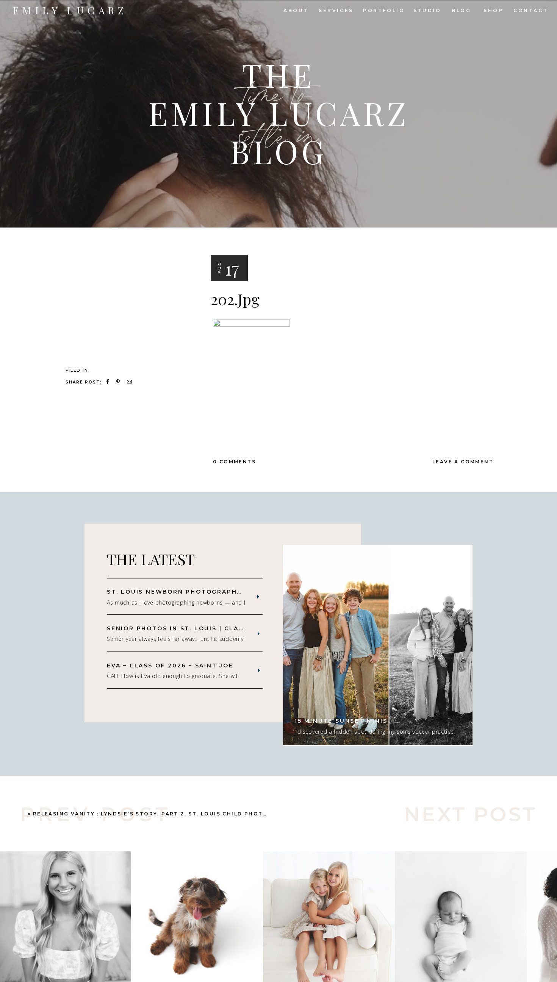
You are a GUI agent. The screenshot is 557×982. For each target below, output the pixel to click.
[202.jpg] (126, 277)
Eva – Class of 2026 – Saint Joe (170, 665)
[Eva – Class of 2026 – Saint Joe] (259, 670)
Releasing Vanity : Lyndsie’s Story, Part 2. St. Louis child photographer (166, 814)
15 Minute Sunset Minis (341, 720)
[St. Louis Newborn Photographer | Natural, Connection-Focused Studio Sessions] (258, 596)
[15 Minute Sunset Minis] (378, 645)
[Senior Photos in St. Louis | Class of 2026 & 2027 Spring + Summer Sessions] (259, 634)
